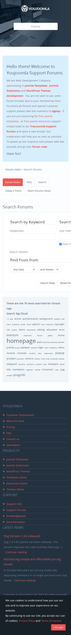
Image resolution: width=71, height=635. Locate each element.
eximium (12, 335)
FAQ (29, 182)
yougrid (10, 375)
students (39, 364)
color (43, 324)
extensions (28, 336)
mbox (46, 348)
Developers (13, 445)
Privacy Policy (27, 620)
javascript (46, 342)
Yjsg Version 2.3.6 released (22, 536)
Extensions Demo (16, 483)
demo (22, 329)
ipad (39, 342)
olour (40, 353)
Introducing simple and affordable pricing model (32, 561)
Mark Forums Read (39, 190)
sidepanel (12, 364)
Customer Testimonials (20, 415)
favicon (40, 336)
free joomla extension (37, 121)
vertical (37, 370)
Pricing (10, 427)
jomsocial (53, 342)
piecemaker (48, 353)
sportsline (30, 364)
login (41, 347)
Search (42, 182)
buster (22, 324)
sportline (21, 364)
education (51, 329)
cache (29, 324)
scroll (43, 359)
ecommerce (31, 330)
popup (59, 353)
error (61, 329)
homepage (21, 341)
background (46, 318)
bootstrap (15, 324)
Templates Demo (16, 477)
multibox (32, 353)
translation (18, 369)
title (9, 369)
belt (63, 319)
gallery (50, 336)
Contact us (12, 439)
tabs (45, 364)
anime (17, 318)
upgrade (29, 370)
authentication (30, 318)
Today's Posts (13, 190)
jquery (17, 348)
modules (22, 353)
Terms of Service (51, 620)
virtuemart (47, 369)
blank (9, 324)
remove (29, 358)
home (61, 335)
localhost (34, 348)
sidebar (61, 359)
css (8, 329)
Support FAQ (14, 504)
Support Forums (16, 510)
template (53, 364)
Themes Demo (15, 489)
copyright (59, 324)
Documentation (15, 522)
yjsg (62, 369)
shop (47, 359)
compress (49, 324)
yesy (57, 370)
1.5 (8, 319)
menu (61, 347)
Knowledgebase (16, 516)
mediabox (53, 348)
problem (11, 358)
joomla (10, 347)
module (11, 353)
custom (14, 330)
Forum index (13, 169)
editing (41, 329)
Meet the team (15, 421)
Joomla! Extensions (17, 465)
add (11, 319)
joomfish (61, 342)
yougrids (19, 375)
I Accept (58, 627)
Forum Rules (12, 182)
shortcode (54, 359)
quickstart (20, 359)
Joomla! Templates (17, 459)
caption (36, 324)
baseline (57, 319)
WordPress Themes (18, 471)
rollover (37, 359)
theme (62, 364)
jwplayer (25, 347)
